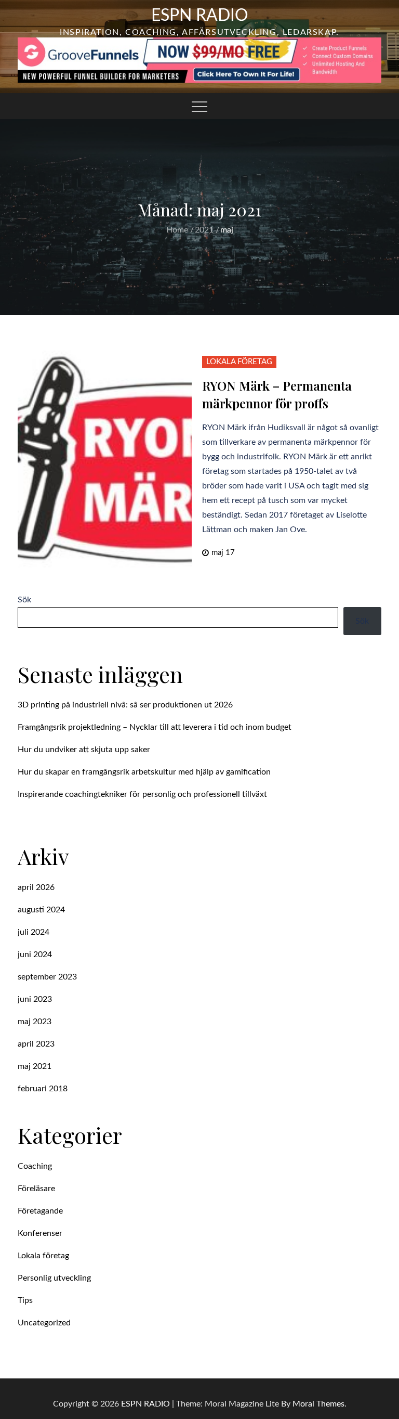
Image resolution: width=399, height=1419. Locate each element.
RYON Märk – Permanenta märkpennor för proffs (277, 394)
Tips (25, 1300)
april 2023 (36, 1044)
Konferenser (40, 1233)
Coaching (35, 1166)
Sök (24, 600)
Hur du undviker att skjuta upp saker (84, 749)
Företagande (40, 1211)
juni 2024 (35, 954)
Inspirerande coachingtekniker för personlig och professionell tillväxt (142, 794)
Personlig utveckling (54, 1278)
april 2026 (36, 887)
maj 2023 (34, 1021)
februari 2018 (43, 1089)
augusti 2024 (41, 910)
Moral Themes (318, 1404)
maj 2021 (34, 1066)
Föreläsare (36, 1188)
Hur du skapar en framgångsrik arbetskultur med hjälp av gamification (144, 772)
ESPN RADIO (199, 15)
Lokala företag (239, 362)
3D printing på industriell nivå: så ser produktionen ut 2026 (125, 705)
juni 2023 (35, 999)
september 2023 (47, 977)
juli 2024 (33, 932)
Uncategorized (44, 1323)
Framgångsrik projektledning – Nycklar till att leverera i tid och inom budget (154, 727)
